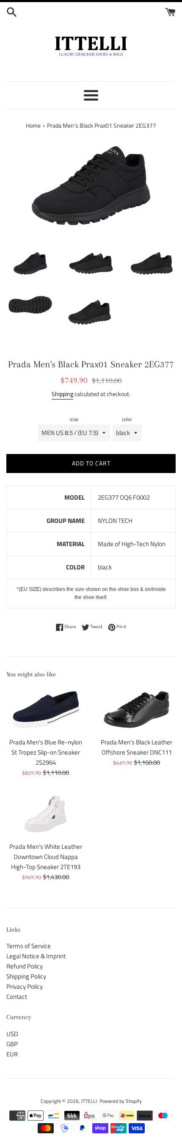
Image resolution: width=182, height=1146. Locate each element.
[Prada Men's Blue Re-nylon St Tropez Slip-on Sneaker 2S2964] (45, 709)
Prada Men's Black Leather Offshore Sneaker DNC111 (136, 747)
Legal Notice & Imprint (36, 956)
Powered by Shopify (120, 1101)
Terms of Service (28, 946)
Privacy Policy (24, 986)
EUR (12, 1054)
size (74, 419)
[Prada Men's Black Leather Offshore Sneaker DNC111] (136, 709)
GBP (12, 1044)
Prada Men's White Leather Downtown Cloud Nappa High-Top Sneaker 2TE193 (45, 857)
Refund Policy (24, 966)
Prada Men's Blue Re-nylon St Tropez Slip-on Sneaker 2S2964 (45, 752)
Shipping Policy (26, 976)
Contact (16, 996)
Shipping (62, 393)
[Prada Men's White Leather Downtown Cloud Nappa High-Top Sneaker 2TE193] (45, 813)
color (127, 419)
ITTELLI (89, 1101)
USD (12, 1034)
